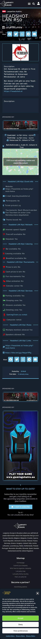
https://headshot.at (13, 91)
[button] (37, 593)
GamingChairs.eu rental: (17, 315)
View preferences (20, 631)
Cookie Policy (10, 636)
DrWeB (23, 371)
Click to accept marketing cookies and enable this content (20, 162)
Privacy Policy (20, 636)
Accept (20, 618)
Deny (20, 624)
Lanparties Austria (14, 11)
